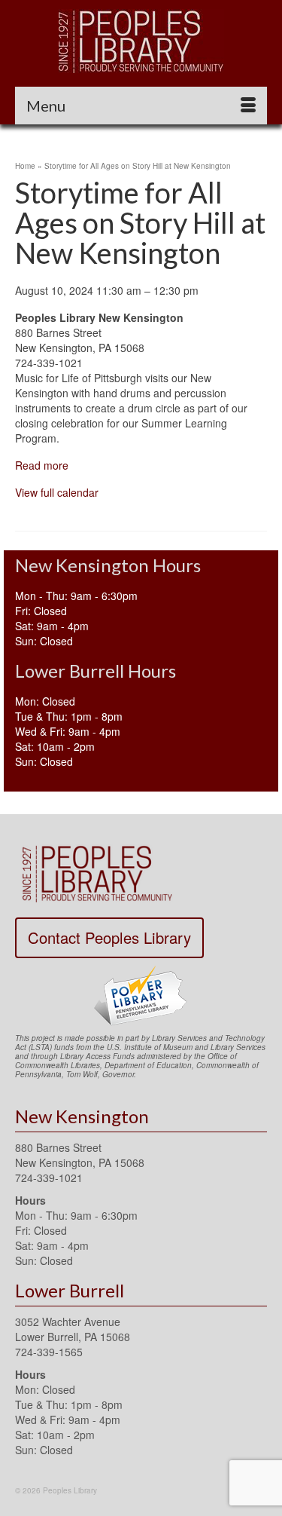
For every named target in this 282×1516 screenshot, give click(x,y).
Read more (41, 465)
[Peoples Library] (141, 41)
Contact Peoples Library (109, 937)
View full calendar (57, 492)
